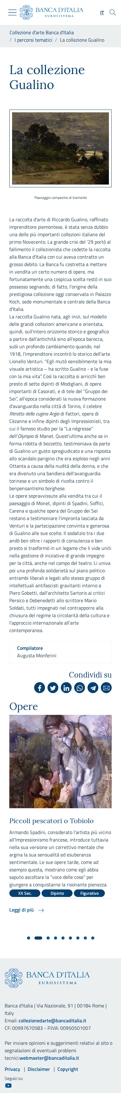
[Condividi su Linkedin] (66, 687)
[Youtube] (8, 1085)
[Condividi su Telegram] (92, 687)
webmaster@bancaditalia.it (49, 1058)
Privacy (12, 1069)
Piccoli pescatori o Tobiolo (51, 820)
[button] (102, 12)
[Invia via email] (106, 687)
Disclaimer (39, 1069)
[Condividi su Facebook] (39, 687)
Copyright (67, 1069)
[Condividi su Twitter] (52, 687)
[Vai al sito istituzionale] (49, 12)
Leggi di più (22, 909)
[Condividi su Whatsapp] (79, 687)
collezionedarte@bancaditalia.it (52, 1020)
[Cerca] (112, 12)
